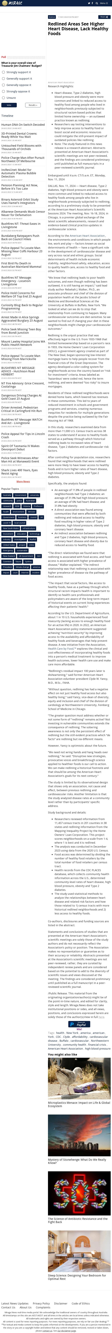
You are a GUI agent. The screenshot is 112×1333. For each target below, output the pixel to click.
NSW (17, 506)
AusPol (33, 539)
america (85, 1033)
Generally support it (19, 78)
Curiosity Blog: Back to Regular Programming (22, 306)
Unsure (11, 97)
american (98, 1033)
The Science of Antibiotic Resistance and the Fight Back (78, 1220)
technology (35, 534)
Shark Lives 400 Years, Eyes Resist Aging (19, 471)
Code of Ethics (81, 1303)
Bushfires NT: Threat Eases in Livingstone (20, 225)
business (22, 517)
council (33, 517)
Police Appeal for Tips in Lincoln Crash (23, 435)
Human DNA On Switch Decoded (23, 125)
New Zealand (9, 556)
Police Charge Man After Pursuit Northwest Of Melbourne (22, 159)
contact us (47, 1330)
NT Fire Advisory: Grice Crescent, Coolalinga (23, 385)
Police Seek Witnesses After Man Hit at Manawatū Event (20, 459)
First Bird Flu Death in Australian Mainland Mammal (21, 265)
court (15, 572)
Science (52, 17)
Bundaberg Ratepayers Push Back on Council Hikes (20, 237)
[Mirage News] (12, 3)
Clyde (66, 1036)
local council (19, 522)
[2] (2, 1324)
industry (6, 539)
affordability (80, 1036)
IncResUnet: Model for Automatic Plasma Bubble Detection (18, 173)
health (60, 1033)
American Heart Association (87, 235)
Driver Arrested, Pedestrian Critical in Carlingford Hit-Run (21, 409)
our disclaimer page (66, 1330)
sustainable (22, 550)
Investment (8, 534)
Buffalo (64, 1040)
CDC (58, 1036)
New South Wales (11, 528)
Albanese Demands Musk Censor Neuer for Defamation (23, 213)
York (51, 1036)
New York (72, 1033)
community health (74, 1044)
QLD (39, 556)
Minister (31, 511)
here (101, 1017)
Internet (24, 572)
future (18, 561)
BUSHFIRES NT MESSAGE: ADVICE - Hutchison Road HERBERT (18, 371)
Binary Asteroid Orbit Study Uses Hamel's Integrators (19, 201)
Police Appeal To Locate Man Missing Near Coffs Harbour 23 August (21, 251)
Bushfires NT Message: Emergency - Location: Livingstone (16, 281)
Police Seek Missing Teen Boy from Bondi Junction (21, 331)
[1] (108, 1321)
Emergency (8, 550)
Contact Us (8, 1307)
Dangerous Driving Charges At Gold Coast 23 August (21, 397)
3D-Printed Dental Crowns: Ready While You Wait (19, 135)
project (22, 545)
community (8, 500)
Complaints (43, 1307)
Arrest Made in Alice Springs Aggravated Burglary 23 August (22, 318)
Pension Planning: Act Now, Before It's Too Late (19, 187)
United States (9, 545)
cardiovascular (80, 1040)
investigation (20, 539)
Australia (7, 495)
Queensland (8, 517)
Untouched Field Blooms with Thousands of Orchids (21, 147)
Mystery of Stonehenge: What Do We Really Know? (77, 1161)
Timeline (7, 116)
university (34, 495)
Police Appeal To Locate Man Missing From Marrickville (20, 357)
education (21, 534)
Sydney (28, 561)
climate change (22, 567)
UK (41, 517)
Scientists (7, 561)
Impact (6, 572)
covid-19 (6, 522)
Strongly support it (19, 72)
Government (20, 495)
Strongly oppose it (18, 91)
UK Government (26, 556)
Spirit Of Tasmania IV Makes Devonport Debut (20, 447)
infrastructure (29, 528)
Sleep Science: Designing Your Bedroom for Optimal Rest (77, 1277)
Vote (9, 105)
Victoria (26, 506)
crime (31, 545)
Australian (30, 500)
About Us (26, 1307)
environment (18, 511)
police (19, 500)
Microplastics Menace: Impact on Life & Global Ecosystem (79, 1104)
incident (35, 572)
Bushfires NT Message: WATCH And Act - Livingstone (21, 421)
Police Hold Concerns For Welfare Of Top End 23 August (21, 294)
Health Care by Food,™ (62, 648)
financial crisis (97, 1044)
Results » (33, 105)
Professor (38, 506)
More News (23, 481)
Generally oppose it (19, 85)
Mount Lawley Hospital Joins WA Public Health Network (23, 343)
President (7, 567)
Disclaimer (60, 1303)
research (7, 506)
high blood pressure (98, 1048)
